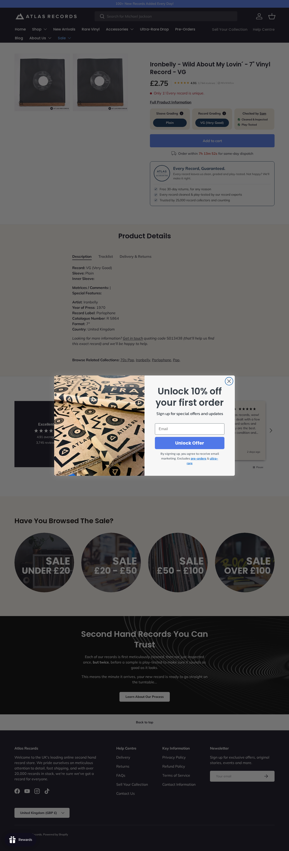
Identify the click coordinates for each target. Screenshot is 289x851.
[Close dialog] (229, 381)
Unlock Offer (189, 443)
